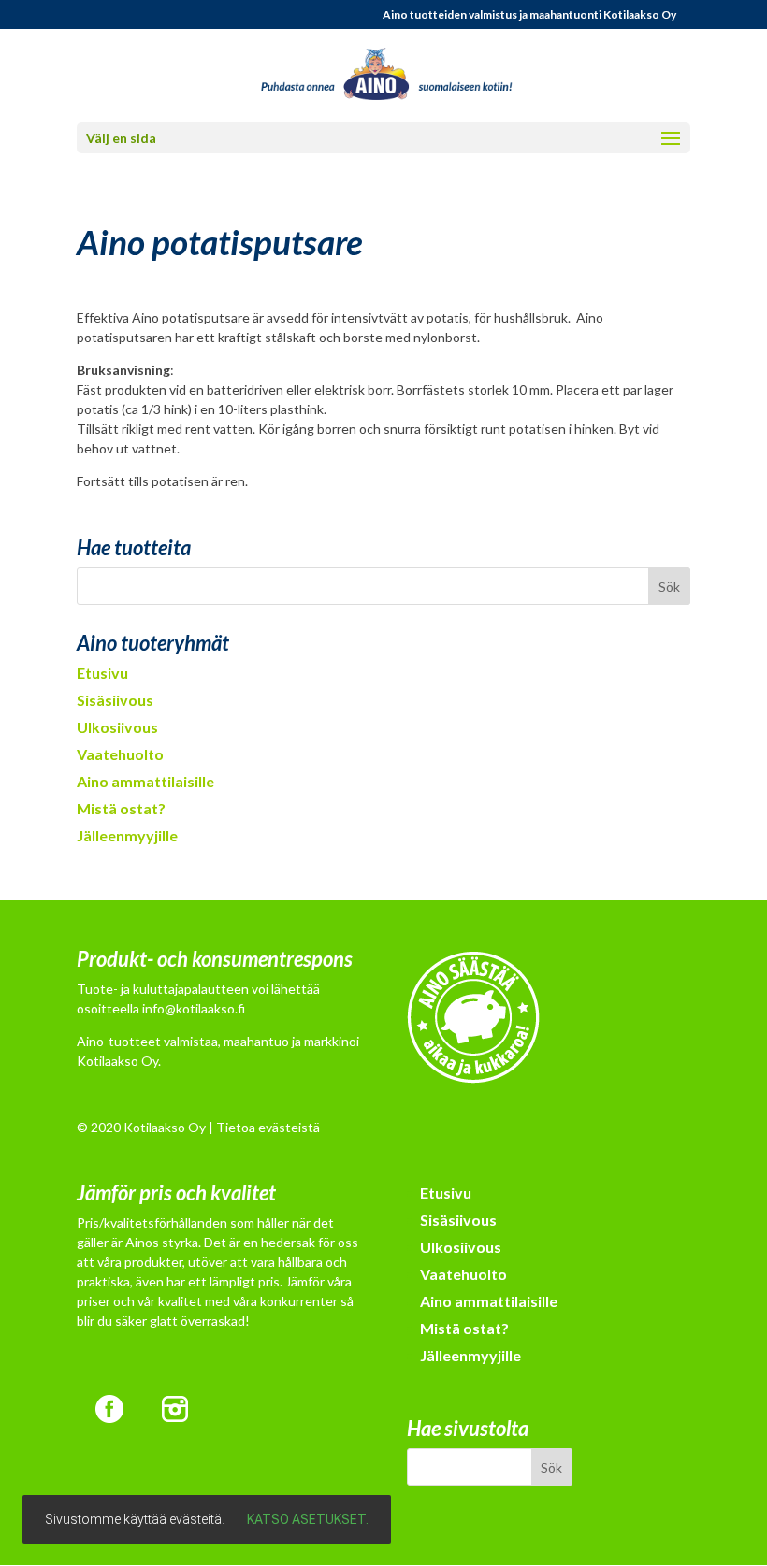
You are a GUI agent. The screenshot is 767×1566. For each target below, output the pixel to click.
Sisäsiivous (115, 700)
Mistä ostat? (121, 808)
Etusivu (102, 673)
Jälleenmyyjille (127, 835)
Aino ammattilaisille (145, 781)
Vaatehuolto (120, 754)
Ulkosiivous (117, 727)
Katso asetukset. (308, 1519)
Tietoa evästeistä (268, 1127)
